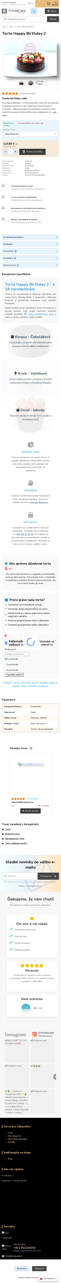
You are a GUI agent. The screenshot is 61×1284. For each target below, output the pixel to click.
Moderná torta (12, 834)
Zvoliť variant (31, 811)
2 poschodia (12, 664)
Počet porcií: (10, 649)
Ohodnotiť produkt (27, 93)
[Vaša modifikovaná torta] (30, 775)
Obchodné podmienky (17, 1139)
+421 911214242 (9, 2)
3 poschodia (12, 670)
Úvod (4, 27)
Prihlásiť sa (46, 876)
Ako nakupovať (14, 1136)
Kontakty (11, 1142)
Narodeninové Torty (14, 838)
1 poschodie (12, 659)
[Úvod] (14, 11)
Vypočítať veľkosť (14, 674)
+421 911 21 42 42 (24, 534)
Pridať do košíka (34, 151)
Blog (10, 1159)
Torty (11, 27)
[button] (48, 1278)
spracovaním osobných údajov (25, 882)
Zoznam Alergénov (39, 502)
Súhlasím (39, 1268)
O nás (10, 1133)
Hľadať (53, 19)
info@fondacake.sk (14, 1256)
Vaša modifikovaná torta (41, 314)
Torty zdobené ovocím (16, 843)
